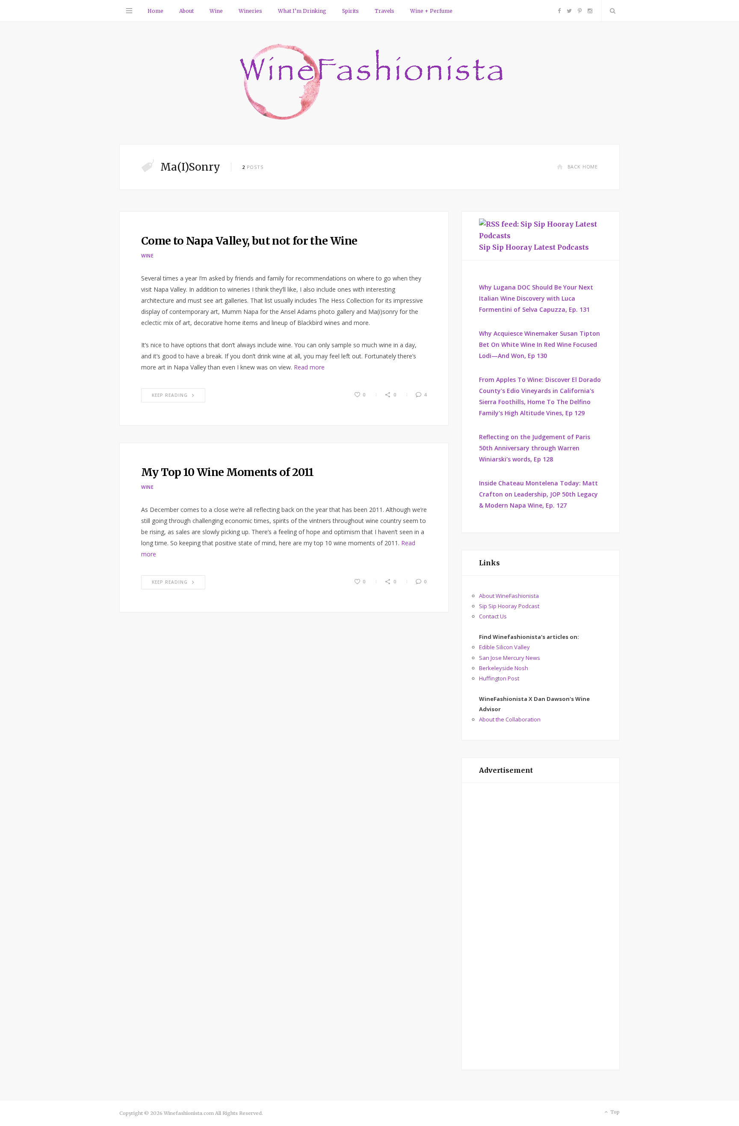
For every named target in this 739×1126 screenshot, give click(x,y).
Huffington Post (499, 678)
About (186, 11)
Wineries (250, 11)
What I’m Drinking (302, 11)
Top (614, 1112)
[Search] (611, 10)
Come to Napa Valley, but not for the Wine (249, 241)
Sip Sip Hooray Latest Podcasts (534, 247)
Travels (384, 11)
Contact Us (493, 616)
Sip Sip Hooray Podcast (509, 606)
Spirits (350, 11)
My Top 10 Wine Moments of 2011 (227, 472)
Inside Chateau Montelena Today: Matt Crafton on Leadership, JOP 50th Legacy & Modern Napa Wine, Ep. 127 (538, 494)
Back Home (583, 166)
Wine (216, 11)
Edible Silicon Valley (504, 647)
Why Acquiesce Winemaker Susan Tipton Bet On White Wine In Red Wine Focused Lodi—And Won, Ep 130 (539, 344)
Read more (309, 367)
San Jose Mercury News (509, 658)
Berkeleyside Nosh (503, 668)
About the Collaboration (510, 719)
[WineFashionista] (369, 83)
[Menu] (129, 10)
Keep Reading (170, 395)
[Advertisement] (540, 926)
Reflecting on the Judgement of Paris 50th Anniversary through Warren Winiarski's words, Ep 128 (534, 448)
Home (155, 11)
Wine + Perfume (431, 11)
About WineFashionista (509, 596)
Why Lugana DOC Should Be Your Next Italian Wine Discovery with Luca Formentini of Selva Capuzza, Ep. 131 (536, 298)
